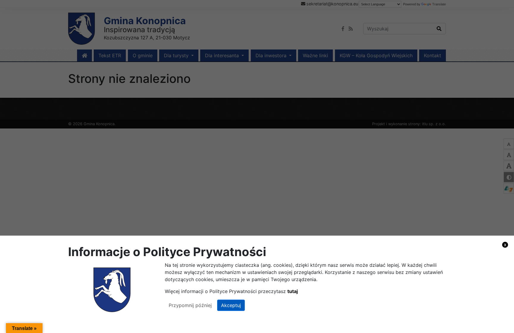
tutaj (292, 291)
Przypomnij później (190, 305)
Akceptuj (231, 305)
